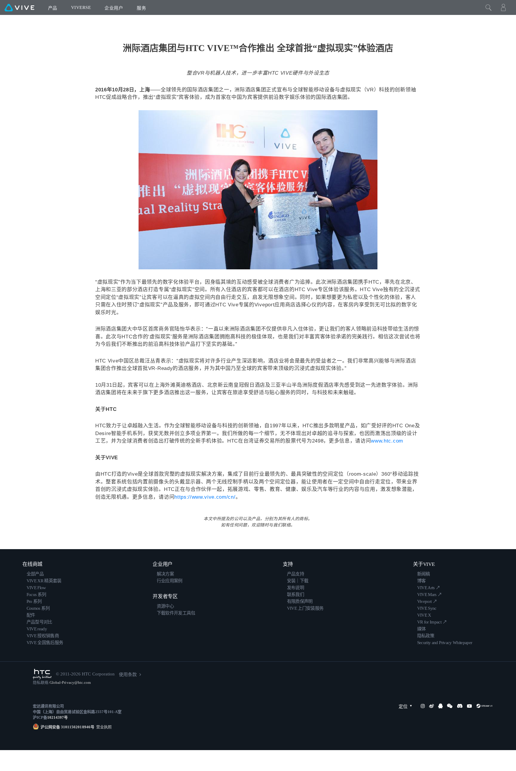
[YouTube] (469, 706)
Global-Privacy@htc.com (70, 682)
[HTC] (42, 674)
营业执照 (103, 727)
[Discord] (460, 706)
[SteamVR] (484, 706)
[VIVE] (19, 7)
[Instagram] (423, 706)
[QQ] (440, 706)
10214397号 (57, 717)
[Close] (488, 7)
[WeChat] (449, 706)
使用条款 (128, 674)
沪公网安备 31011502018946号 (67, 727)
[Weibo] (431, 706)
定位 (403, 706)
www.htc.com (387, 441)
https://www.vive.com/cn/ (204, 497)
